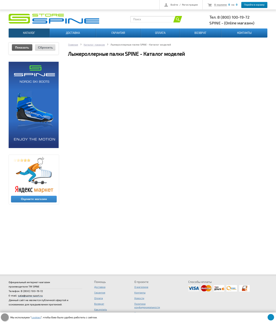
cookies (36, 317)
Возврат (200, 33)
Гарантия (118, 33)
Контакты (244, 33)
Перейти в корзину (254, 4)
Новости (139, 298)
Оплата (160, 33)
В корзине (220, 4)
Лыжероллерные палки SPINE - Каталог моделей (126, 54)
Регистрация (190, 4)
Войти (174, 4)
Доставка (73, 33)
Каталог (29, 33)
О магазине (141, 287)
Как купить (100, 309)
